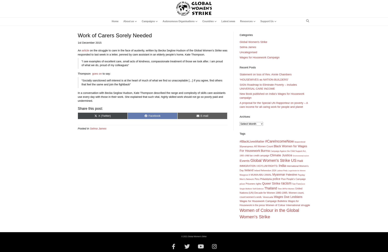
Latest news (228, 21)
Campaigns (148, 21)
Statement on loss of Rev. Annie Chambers (266, 74)
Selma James (98, 128)
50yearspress (246, 146)
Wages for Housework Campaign (259, 57)
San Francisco (298, 184)
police (276, 178)
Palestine (291, 174)
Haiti (300, 160)
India (282, 166)
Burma (265, 150)
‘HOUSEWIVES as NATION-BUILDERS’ (264, 79)
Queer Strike (271, 183)
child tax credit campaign (257, 155)
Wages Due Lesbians (288, 196)
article (86, 50)
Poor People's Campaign (293, 179)
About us (128, 21)
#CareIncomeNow (279, 141)
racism (286, 183)
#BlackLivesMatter (252, 141)
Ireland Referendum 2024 (265, 170)
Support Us (267, 21)
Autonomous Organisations (179, 21)
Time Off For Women (286, 189)
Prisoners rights (253, 183)
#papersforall (299, 142)
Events (245, 160)
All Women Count (263, 146)
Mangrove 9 (245, 175)
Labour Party (282, 171)
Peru (257, 179)
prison (242, 184)
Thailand (270, 188)
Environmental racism (301, 156)
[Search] (307, 21)
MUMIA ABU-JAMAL (261, 175)
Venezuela (268, 197)
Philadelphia (266, 179)
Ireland (248, 170)
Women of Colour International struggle (288, 205)
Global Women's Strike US (273, 160)
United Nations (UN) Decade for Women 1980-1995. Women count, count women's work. (272, 192)
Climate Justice (281, 155)
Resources (246, 21)
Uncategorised (248, 52)
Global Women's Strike (253, 42)
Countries (208, 21)
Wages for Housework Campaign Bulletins (263, 201)
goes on (97, 73)
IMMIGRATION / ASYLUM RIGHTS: (259, 166)
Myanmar (278, 174)
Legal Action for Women (297, 170)
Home (115, 21)
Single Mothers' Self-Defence (252, 189)
